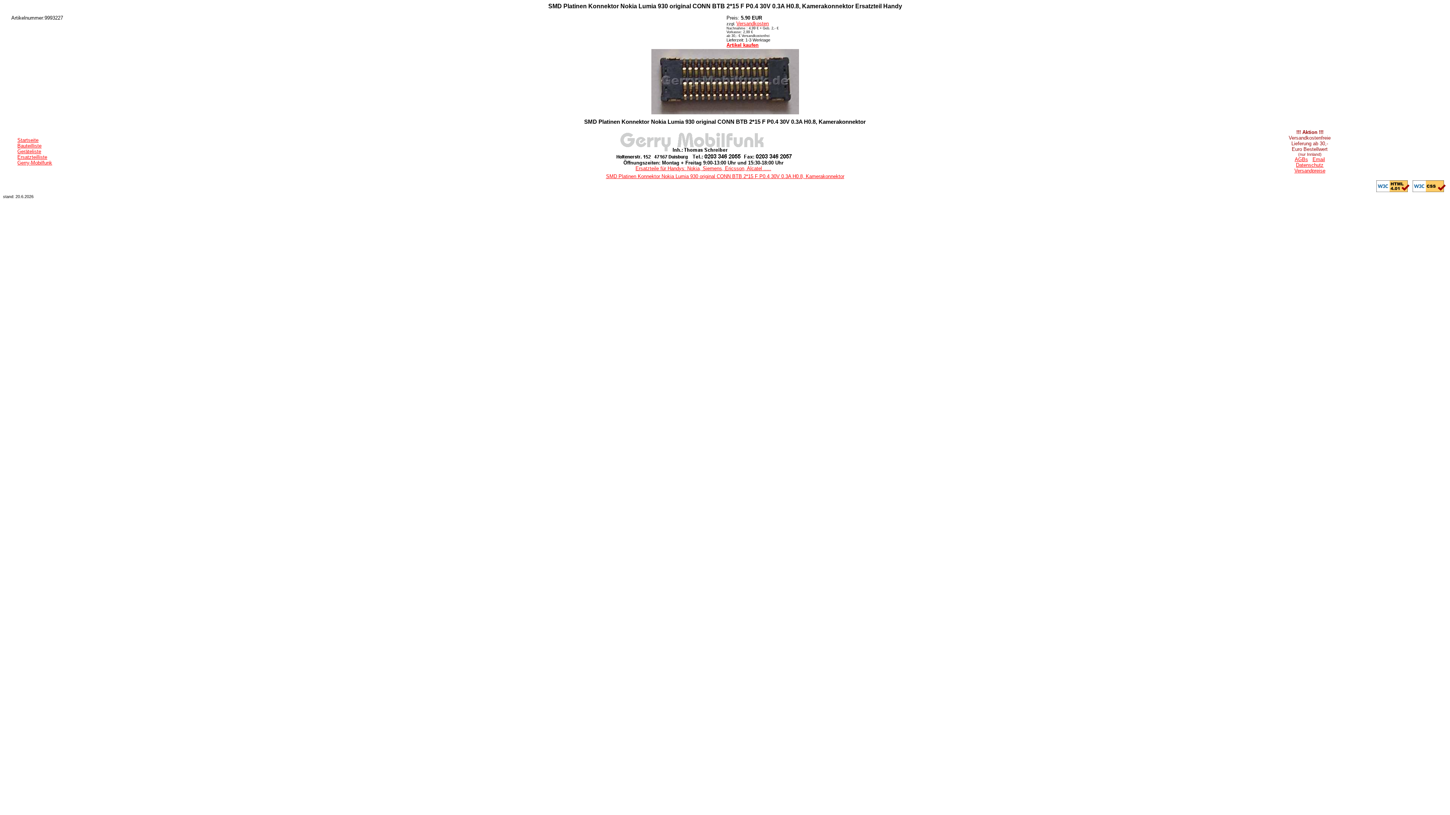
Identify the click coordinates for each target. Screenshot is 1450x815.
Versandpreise (1309, 171)
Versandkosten (752, 23)
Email (1319, 159)
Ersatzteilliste (32, 157)
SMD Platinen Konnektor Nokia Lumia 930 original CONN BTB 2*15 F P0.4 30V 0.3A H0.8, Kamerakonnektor (725, 176)
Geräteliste (29, 151)
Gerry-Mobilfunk (34, 163)
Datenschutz (1310, 165)
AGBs (1301, 159)
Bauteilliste (29, 146)
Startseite (28, 140)
